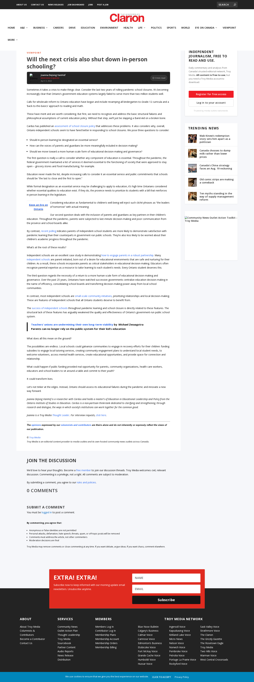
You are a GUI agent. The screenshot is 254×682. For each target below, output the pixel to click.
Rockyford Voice (178, 663)
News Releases (56, 4)
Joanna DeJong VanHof (53, 75)
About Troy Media (30, 626)
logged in (47, 512)
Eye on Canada (204, 27)
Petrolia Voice (177, 655)
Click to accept (161, 677)
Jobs (90, 4)
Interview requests (50, 78)
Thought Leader (60, 415)
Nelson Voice (176, 643)
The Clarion (206, 634)
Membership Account (107, 639)
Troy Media (35, 437)
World (185, 27)
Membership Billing (105, 647)
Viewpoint (229, 27)
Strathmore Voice (210, 630)
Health (128, 27)
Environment (109, 27)
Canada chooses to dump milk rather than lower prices (215, 153)
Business (39, 27)
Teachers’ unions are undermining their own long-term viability (72, 324)
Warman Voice (208, 655)
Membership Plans (105, 634)
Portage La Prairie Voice (182, 659)
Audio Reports (65, 651)
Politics (156, 27)
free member (83, 470)
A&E (22, 27)
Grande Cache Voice (149, 655)
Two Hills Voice (208, 651)
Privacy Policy (182, 677)
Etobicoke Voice (147, 647)
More (11, 39)
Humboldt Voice (147, 659)
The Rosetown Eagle (211, 643)
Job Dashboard (76, 4)
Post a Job (102, 4)
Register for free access (211, 94)
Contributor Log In (105, 630)
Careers (58, 27)
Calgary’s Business (148, 630)
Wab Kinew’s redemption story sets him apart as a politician (215, 139)
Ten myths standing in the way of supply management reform (217, 196)
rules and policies (86, 482)
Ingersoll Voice (177, 626)
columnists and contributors (76, 425)
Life (140, 27)
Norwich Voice (177, 647)
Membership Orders (106, 643)
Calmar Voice (145, 634)
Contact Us (37, 4)
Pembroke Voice (178, 651)
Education (88, 27)
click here (101, 415)
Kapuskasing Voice (179, 630)
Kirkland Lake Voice (180, 634)
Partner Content (67, 647)
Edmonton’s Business (150, 643)
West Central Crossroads (214, 659)
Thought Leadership (69, 634)
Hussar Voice (145, 663)
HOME (11, 27)
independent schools (38, 259)
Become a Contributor (32, 639)
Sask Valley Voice (209, 626)
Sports (171, 27)
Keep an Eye (36, 204)
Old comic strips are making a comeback (217, 181)
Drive (72, 27)
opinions (36, 425)
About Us (21, 4)
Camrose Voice (146, 639)
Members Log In (104, 626)
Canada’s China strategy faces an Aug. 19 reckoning (216, 167)
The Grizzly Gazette (211, 639)
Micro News (176, 639)
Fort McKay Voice (148, 651)
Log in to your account (211, 102)
